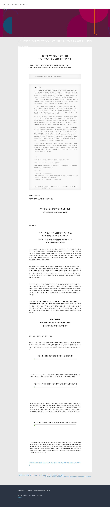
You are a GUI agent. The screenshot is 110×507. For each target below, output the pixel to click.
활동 (8, 4)
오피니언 (14, 4)
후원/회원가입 (3, 9)
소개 (4, 4)
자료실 (22, 4)
